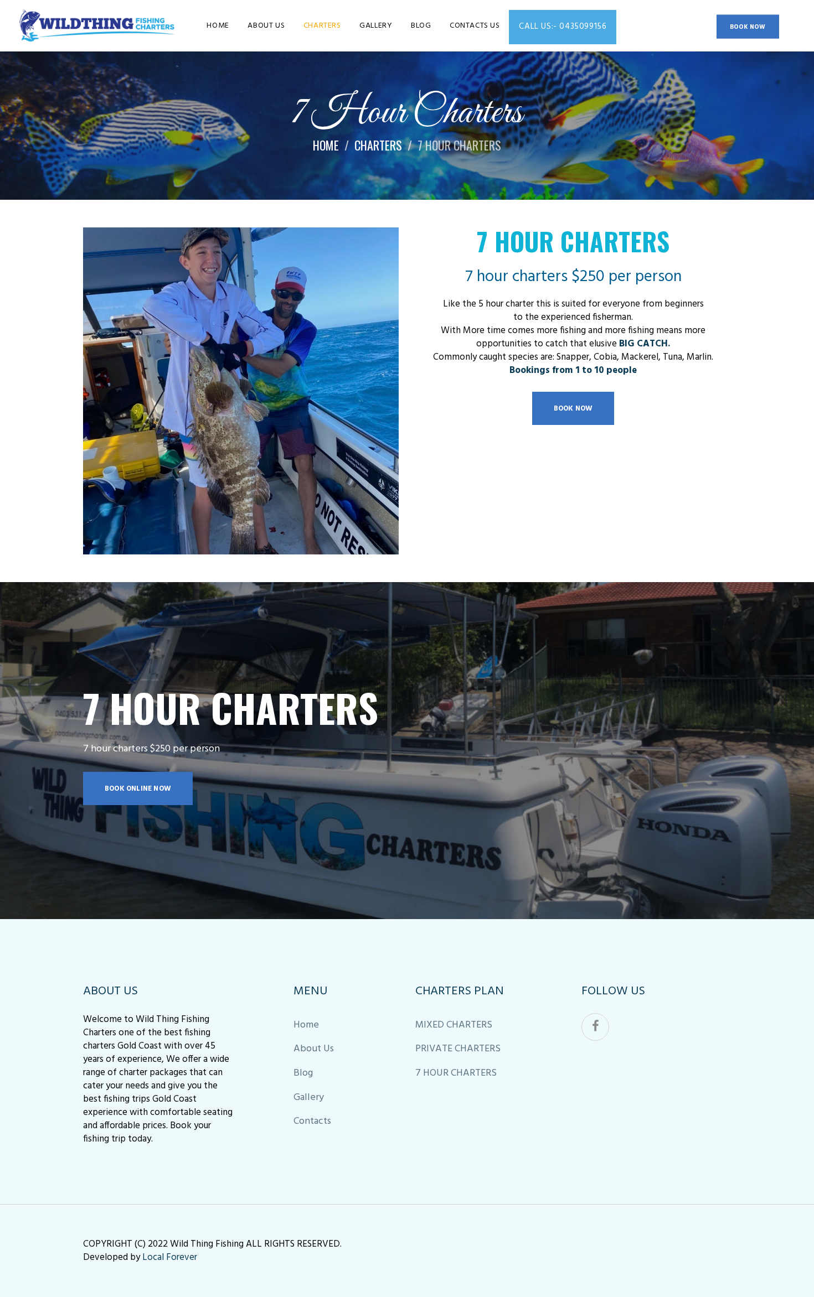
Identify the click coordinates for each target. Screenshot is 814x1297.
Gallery (308, 1098)
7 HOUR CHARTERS (456, 1073)
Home (326, 145)
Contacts (312, 1121)
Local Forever (169, 1257)
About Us (313, 1049)
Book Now (747, 27)
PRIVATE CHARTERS (458, 1049)
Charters (378, 145)
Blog (303, 1073)
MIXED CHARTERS (453, 1025)
